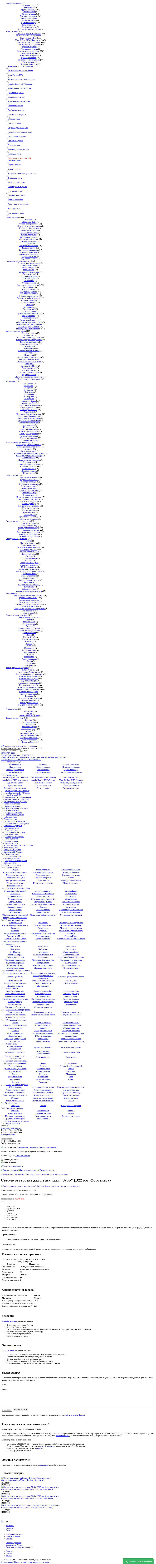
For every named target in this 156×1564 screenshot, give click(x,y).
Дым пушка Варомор (28, 320)
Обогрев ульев (14, 119)
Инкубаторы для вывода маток (29, 340)
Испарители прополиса (29, 536)
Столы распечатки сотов (28, 484)
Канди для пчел (28, 289)
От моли (29, 305)
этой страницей (62, 1436)
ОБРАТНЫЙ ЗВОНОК (10, 755)
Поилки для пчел (28, 554)
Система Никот (28, 370)
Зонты (29, 541)
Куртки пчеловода (28, 10)
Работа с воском (28, 523)
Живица (28, 724)
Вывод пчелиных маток (16, 331)
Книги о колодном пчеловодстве (29, 674)
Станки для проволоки (28, 224)
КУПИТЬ (5, 1485)
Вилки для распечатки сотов (28, 447)
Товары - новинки (12, 1123)
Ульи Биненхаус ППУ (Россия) (28, 36)
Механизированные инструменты (28, 595)
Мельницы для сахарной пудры (29, 571)
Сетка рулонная (14, 160)
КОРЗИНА (24, 757)
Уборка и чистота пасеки (28, 585)
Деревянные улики (28, 47)
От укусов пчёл (28, 316)
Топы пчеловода (28, 25)
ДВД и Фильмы (28, 670)
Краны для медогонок (29, 434)
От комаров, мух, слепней (28, 327)
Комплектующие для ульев (28, 51)
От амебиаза (29, 281)
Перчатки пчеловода (28, 16)
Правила (9, 1528)
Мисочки (28, 353)
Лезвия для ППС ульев (17, 187)
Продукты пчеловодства (28, 740)
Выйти (9, 1556)
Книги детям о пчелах (29, 703)
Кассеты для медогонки (29, 431)
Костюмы (28, 7)
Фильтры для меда (28, 482)
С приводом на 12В (28, 407)
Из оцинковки (29, 427)
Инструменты (11, 593)
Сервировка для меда (28, 525)
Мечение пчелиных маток (28, 351)
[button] (138, 1561)
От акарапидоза (28, 278)
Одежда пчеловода (13, 3)
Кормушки (28, 711)
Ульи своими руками (29, 49)
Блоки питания (29, 578)
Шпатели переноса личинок (28, 379)
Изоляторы (28, 335)
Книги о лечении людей (29, 698)
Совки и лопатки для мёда (29, 464)
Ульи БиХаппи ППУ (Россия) (28, 42)
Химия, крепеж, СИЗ (29, 606)
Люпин (29, 644)
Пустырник (29, 652)
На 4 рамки (28, 388)
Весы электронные (28, 486)
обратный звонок (45, 1446)
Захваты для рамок (28, 451)
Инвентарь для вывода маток (28, 337)
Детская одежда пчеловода (29, 29)
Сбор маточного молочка (28, 530)
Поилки (29, 714)
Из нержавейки (28, 425)
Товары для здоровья (14, 718)
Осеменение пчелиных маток (29, 362)
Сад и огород (28, 613)
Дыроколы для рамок (28, 237)
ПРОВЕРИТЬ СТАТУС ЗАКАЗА (15, 760)
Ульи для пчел (12, 31)
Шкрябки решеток (29, 471)
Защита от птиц (29, 318)
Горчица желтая (29, 624)
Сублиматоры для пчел (28, 296)
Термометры (29, 582)
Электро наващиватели (28, 246)
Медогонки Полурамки (29, 405)
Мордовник (29, 648)
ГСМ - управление (29, 576)
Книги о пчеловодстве (28, 692)
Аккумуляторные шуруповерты (28, 591)
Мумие (29, 731)
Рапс (29, 654)
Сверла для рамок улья (28, 239)
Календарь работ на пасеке (29, 672)
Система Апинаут (29, 368)
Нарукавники (29, 12)
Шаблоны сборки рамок (29, 228)
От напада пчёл (29, 309)
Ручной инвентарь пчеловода (18, 442)
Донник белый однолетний (29, 630)
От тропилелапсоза (29, 276)
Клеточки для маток (28, 342)
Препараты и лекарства (29, 716)
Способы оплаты (9, 1350)
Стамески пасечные (28, 466)
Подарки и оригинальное (28, 705)
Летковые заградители (17, 114)
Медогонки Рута (28, 403)
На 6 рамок (28, 390)
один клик (39, 1448)
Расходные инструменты (29, 600)
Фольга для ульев (15, 178)
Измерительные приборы (28, 506)
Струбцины (29, 587)
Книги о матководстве (28, 679)
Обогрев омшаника (29, 558)
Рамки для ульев (28, 222)
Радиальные (29, 412)
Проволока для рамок (29, 233)
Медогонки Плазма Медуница (28, 414)
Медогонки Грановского (28, 416)
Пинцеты (29, 364)
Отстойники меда (29, 493)
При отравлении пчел (29, 294)
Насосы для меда (29, 504)
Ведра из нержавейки (29, 480)
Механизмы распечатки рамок (28, 497)
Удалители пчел (14, 169)
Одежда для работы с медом (28, 499)
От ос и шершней (29, 311)
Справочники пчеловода (28, 687)
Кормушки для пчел (28, 550)
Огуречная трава (29, 650)
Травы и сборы (28, 742)
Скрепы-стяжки (14, 165)
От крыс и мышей (28, 302)
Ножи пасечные (28, 458)
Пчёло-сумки (29, 515)
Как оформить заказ (14, 1534)
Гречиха (29, 626)
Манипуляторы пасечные (29, 569)
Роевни (29, 556)
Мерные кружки (29, 508)
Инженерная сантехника (29, 602)
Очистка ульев (29, 462)
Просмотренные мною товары (16, 1121)
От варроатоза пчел (28, 265)
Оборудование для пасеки (16, 539)
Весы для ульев (29, 62)
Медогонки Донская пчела (29, 418)
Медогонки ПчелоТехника (29, 421)
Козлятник (29, 641)
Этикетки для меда (28, 488)
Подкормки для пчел (28, 292)
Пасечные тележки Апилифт (29, 547)
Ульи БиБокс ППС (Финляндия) (28, 40)
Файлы (29, 707)
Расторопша (29, 657)
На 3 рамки (28, 386)
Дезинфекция (28, 287)
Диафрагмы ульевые (16, 110)
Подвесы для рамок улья (18, 128)
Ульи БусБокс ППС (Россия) (29, 44)
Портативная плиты (29, 545)
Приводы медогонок (28, 438)
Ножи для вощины (29, 230)
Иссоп (29, 635)
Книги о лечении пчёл (28, 676)
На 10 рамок (29, 394)
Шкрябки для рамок (29, 241)
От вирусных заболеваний (29, 263)
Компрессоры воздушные (29, 580)
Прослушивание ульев (29, 563)
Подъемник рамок (29, 257)
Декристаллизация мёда (29, 491)
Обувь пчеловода (28, 14)
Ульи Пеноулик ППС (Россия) (28, 34)
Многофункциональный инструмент (29, 453)
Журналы (29, 696)
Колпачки (29, 346)
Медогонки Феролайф (28, 423)
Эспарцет (29, 665)
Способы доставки (9, 1321)
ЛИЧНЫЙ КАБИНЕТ (10, 757)
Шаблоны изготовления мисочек (28, 377)
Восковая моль (29, 722)
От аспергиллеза (29, 283)
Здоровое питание (28, 729)
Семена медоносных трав (16, 615)
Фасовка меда (28, 495)
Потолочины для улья (17, 136)
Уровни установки (28, 58)
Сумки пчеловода (28, 23)
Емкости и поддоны (28, 501)
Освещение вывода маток (28, 359)
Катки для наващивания (29, 250)
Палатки (28, 560)
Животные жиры (29, 727)
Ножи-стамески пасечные (29, 460)
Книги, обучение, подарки (17, 668)
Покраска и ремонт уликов (29, 60)
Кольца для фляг (29, 510)
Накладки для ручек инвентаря (29, 456)
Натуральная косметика (28, 733)
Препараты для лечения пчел (18, 261)
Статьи (9, 1553)
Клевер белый (29, 637)
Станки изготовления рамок (29, 226)
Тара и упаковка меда (28, 477)
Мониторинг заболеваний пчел (29, 324)
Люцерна (29, 646)
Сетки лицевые (28, 20)
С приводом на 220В (28, 410)
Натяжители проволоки (29, 254)
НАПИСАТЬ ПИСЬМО (57, 757)
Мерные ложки (29, 512)
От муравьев (29, 307)
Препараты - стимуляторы (28, 272)
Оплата (9, 1530)
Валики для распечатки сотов (28, 445)
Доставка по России (14, 1545)
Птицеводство (12, 709)
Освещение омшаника (29, 565)
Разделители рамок (29, 259)
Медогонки (10, 381)
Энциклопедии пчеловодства (28, 689)
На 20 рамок (29, 396)
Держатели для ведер (29, 519)
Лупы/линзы (28, 348)
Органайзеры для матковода (29, 357)
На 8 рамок (29, 392)
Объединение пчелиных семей (29, 322)
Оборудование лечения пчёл (28, 329)
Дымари (28, 449)
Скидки (9, 1539)
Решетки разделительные (18, 149)
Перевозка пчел (29, 574)
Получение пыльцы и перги (28, 532)
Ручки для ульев (14, 154)
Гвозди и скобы (28, 248)
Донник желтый (29, 633)
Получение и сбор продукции (18, 521)
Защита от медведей (29, 300)
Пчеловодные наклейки (29, 685)
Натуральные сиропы (29, 738)
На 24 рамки (29, 399)
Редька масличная (29, 659)
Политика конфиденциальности (19, 1547)
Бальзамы (29, 720)
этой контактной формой (74, 1415)
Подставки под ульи (28, 55)
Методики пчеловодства (28, 683)
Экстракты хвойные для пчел (29, 298)
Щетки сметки (29, 473)
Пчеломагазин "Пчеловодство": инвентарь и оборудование (25, 1562)
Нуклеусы (28, 355)
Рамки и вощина (13, 217)
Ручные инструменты (28, 598)
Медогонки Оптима (28, 429)
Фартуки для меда (29, 27)
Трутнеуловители (29, 375)
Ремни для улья (14, 145)
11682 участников (22, 1156)
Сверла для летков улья (14, 837)
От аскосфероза (28, 267)
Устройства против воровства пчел (22, 173)
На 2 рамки (28, 383)
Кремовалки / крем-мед (28, 517)
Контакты (10, 1526)
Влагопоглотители (15, 106)
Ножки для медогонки (29, 436)
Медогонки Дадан (28, 401)
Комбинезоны (28, 5)
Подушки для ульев (28, 64)
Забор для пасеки (29, 589)
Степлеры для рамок (28, 252)
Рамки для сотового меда (28, 528)
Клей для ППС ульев (16, 182)
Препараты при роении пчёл (29, 285)
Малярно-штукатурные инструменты (29, 609)
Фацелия (29, 663)
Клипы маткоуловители (28, 344)
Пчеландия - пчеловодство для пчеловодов (37, 1147)
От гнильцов (28, 270)
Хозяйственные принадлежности (29, 604)
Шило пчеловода (29, 469)
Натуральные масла (28, 735)
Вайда (29, 620)
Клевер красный (29, 639)
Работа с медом (12, 475)
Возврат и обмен (13, 1536)
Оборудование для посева (28, 617)
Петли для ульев (14, 123)
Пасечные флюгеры (28, 543)
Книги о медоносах (28, 694)
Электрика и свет (29, 611)
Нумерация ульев (28, 53)
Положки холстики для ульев (20, 132)
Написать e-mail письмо (11, 1128)
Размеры (9, 1551)
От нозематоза (29, 274)
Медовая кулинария (29, 681)
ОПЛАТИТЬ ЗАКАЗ (38, 757)
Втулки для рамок (28, 235)
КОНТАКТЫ (27, 755)
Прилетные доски (15, 141)
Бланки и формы (29, 700)
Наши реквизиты (8, 1134)
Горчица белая (29, 622)
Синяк (29, 661)
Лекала (29, 243)
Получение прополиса (28, 534)
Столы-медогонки (29, 440)
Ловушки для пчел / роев (29, 552)
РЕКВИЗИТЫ (35, 760)
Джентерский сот (28, 333)
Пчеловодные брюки (28, 18)
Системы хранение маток (29, 372)
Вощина (28, 219)
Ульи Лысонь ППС (28, 38)
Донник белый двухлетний (29, 628)
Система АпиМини (29, 366)
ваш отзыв (43, 1465)
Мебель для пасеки (29, 567)
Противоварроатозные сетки (29, 313)
